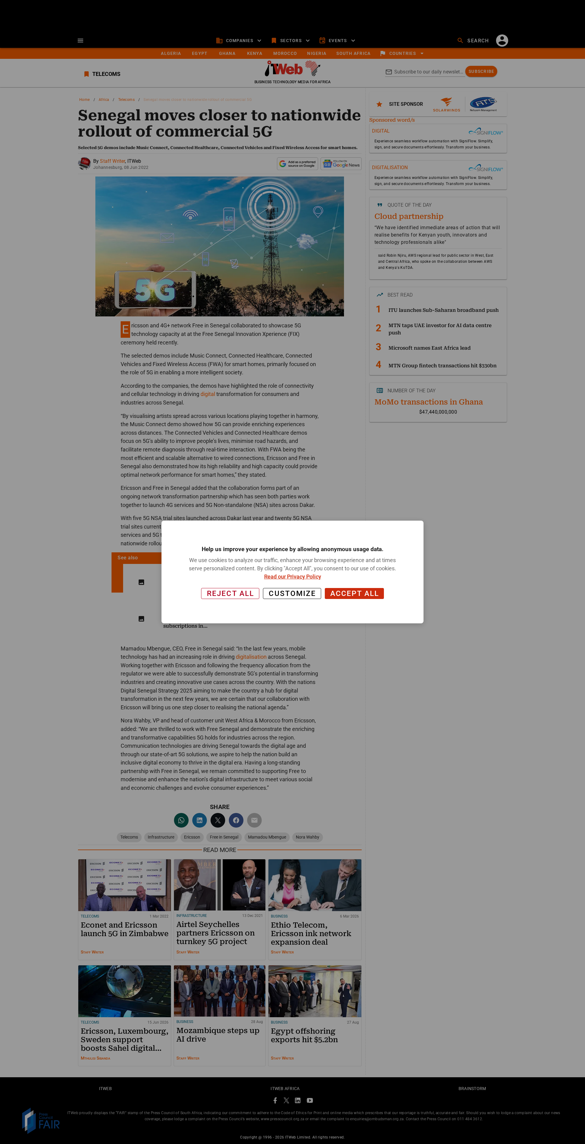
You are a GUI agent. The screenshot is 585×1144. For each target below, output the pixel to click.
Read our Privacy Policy (292, 576)
